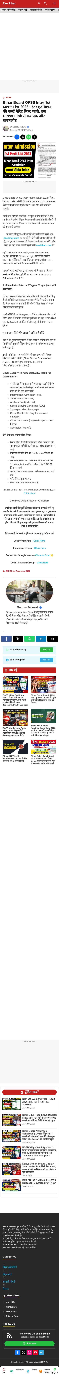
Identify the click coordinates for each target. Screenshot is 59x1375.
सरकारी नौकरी (36, 10)
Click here (42, 562)
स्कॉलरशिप (50, 10)
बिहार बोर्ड (22, 10)
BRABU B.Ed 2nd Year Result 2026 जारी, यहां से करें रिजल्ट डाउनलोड (38, 1102)
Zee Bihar (9, 4)
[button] (45, 3)
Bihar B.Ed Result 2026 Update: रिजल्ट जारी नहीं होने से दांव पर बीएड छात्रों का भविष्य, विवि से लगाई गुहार (39, 1118)
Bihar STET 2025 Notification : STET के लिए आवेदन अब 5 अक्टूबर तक (15, 759)
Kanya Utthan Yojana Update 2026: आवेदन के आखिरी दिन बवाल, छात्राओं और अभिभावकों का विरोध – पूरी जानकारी (39, 1168)
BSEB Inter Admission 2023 (18, 571)
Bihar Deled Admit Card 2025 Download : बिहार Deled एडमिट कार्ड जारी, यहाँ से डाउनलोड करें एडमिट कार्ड (43, 760)
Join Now (46, 650)
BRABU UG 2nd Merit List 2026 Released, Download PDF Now (39, 1182)
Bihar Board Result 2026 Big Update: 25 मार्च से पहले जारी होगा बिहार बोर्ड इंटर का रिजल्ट (43, 699)
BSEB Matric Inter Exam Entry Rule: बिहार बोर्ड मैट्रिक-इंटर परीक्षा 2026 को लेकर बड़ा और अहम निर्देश (14, 732)
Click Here (29, 493)
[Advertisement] (29, 49)
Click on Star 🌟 (44, 555)
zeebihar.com (11, 238)
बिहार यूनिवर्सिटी (8, 10)
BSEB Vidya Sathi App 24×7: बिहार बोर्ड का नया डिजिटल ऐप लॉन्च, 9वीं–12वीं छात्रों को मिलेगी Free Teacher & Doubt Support (15, 700)
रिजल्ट (6, 1289)
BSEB (8, 97)
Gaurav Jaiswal (19, 127)
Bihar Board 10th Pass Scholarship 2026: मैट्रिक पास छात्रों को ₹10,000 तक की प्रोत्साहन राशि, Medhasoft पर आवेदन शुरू (38, 1135)
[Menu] (54, 4)
